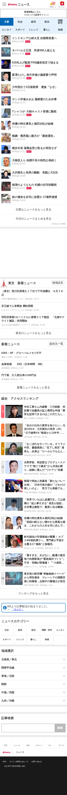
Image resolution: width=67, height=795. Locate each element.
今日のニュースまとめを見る (33, 218)
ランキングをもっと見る (33, 593)
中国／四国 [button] (7, 692)
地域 (60, 29)
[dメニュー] (6, 752)
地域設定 (57, 282)
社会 (20, 21)
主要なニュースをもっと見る (33, 209)
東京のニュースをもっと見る (33, 333)
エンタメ (7, 29)
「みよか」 (18, 609)
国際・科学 (47, 630)
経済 (33, 21)
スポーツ (20, 29)
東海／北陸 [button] (7, 676)
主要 (6, 21)
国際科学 (60, 21)
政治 (46, 21)
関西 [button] (4, 684)
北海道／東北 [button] (9, 659)
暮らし (47, 29)
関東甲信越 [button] (7, 667)
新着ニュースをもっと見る (33, 387)
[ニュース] (18, 4)
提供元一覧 (56, 343)
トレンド (33, 29)
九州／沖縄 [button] (7, 700)
